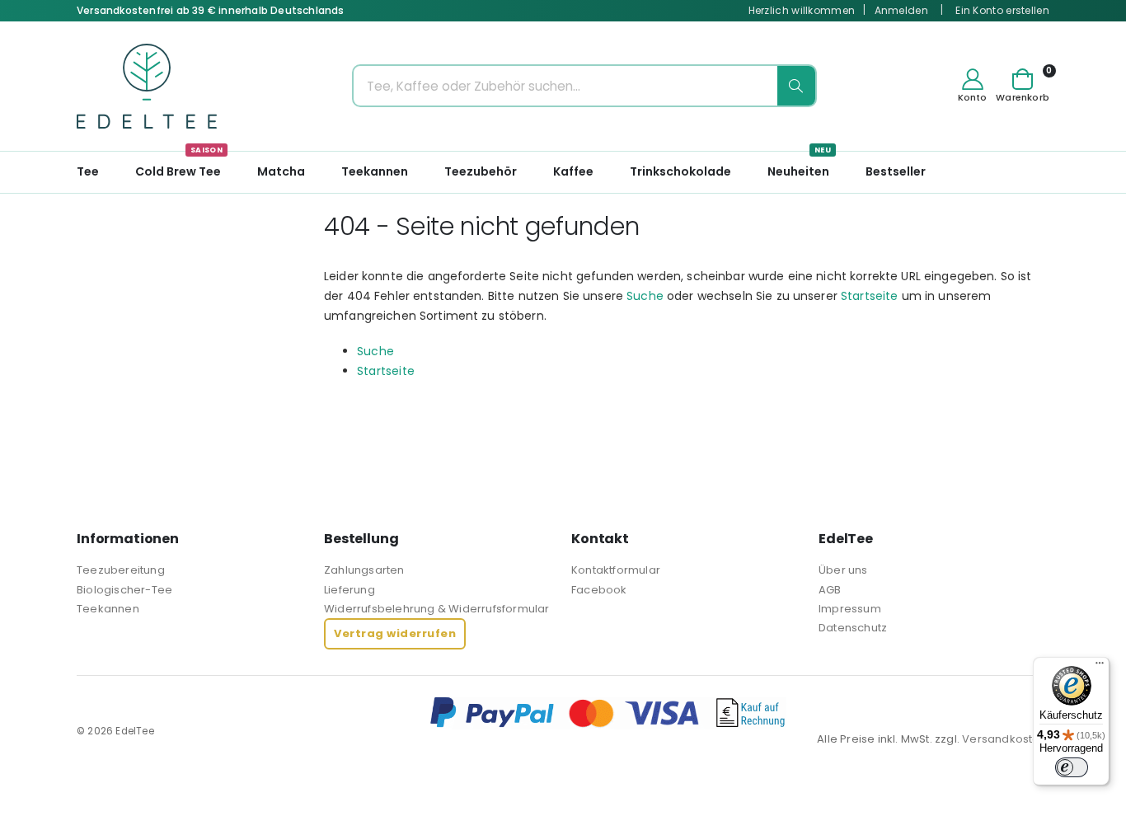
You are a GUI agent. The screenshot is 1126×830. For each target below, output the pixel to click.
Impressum (850, 609)
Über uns (843, 570)
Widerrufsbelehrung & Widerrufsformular (437, 609)
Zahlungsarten (364, 570)
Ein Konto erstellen (1002, 10)
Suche (645, 296)
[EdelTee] (147, 86)
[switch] (1071, 767)
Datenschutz (853, 627)
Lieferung (349, 590)
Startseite (869, 296)
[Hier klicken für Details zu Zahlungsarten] (739, 712)
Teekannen (108, 609)
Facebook (599, 590)
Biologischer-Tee (124, 590)
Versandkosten (1004, 739)
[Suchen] (796, 86)
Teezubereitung (121, 570)
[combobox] (584, 86)
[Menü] (1100, 667)
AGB (830, 590)
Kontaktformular (615, 570)
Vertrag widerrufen (395, 633)
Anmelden (901, 10)
